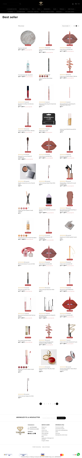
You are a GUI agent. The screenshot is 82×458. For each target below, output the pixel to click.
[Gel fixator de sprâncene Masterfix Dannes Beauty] (49, 307)
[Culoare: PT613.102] (21, 208)
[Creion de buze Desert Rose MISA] (49, 174)
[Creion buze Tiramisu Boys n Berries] (70, 67)
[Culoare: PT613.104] (26, 208)
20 (54, 403)
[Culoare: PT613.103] (24, 208)
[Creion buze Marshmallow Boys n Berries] (49, 41)
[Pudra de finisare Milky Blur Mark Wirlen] (49, 360)
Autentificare (44, 434)
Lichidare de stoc (12, 9)
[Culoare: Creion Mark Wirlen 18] (47, 76)
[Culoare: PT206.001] (19, 367)
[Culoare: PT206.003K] (24, 367)
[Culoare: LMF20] (21, 236)
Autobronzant (21, 11)
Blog (43, 436)
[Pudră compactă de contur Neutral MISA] (28, 175)
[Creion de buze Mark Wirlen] (49, 68)
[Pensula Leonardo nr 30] (70, 147)
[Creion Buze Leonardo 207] (70, 40)
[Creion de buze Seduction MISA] (49, 280)
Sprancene (47, 9)
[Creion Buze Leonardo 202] (70, 306)
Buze (54, 9)
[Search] (20, 4)
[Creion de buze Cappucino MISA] (28, 387)
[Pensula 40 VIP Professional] (70, 280)
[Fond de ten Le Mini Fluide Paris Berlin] (28, 228)
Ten (33, 9)
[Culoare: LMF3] (26, 236)
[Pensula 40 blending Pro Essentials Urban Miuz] (49, 95)
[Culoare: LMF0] (19, 236)
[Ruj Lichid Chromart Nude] (28, 332)
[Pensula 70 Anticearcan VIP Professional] (49, 229)
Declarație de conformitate (61, 434)
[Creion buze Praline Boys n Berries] (28, 121)
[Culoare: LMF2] (24, 236)
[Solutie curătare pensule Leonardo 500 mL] (49, 201)
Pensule (62, 9)
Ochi (39, 9)
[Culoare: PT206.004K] (26, 367)
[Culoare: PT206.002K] (21, 367)
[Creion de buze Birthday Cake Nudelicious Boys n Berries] (49, 334)
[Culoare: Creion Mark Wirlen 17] (45, 76)
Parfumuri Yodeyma (33, 11)
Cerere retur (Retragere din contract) (48, 438)
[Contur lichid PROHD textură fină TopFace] (70, 121)
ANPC (56, 431)
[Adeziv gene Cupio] (49, 121)
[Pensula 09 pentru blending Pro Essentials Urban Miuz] (70, 95)
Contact (43, 428)
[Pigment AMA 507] (28, 40)
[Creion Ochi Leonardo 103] (70, 254)
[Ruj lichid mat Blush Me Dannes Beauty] (28, 95)
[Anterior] (40, 404)
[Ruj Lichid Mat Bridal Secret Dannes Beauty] (28, 307)
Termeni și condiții (59, 427)
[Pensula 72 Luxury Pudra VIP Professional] (28, 148)
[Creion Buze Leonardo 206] (49, 254)
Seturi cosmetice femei (47, 11)
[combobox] (12, 4)
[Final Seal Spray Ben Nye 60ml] (28, 66)
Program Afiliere (45, 440)
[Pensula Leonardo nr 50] (28, 280)
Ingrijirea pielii (24, 9)
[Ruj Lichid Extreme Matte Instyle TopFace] (28, 360)
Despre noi (44, 427)
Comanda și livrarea (59, 428)
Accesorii (11, 11)
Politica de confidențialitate (61, 430)
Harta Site (57, 433)
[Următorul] (57, 404)
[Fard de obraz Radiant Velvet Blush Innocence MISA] (70, 360)
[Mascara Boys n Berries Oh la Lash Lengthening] (70, 175)
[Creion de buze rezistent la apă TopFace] (28, 201)
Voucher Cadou (69, 11)
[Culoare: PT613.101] (19, 208)
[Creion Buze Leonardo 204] (49, 147)
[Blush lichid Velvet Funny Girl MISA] (28, 254)
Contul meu (44, 430)
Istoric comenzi (45, 431)
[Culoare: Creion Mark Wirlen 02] (40, 76)
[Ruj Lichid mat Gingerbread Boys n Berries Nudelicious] (70, 201)
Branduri (59, 11)
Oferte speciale (45, 433)
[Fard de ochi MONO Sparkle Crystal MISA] (70, 229)
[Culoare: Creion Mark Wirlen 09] (42, 76)
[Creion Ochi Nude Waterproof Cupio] (70, 333)
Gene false (71, 9)
